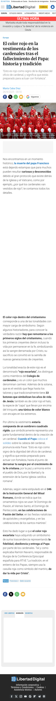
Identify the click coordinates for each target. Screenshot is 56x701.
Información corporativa (27, 684)
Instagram (21, 696)
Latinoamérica (30, 13)
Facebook (11, 696)
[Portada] (21, 7)
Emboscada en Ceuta (19, 1)
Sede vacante (25, 581)
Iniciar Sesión (53, 7)
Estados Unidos (15, 13)
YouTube (25, 696)
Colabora (43, 7)
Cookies (40, 687)
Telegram (39, 696)
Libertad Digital (28, 679)
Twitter (16, 696)
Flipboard (35, 696)
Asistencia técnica (23, 689)
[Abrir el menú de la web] (3, 7)
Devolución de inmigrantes (39, 1)
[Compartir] (5, 97)
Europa (4, 13)
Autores (38, 689)
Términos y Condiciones (22, 687)
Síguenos (35, 97)
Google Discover (30, 696)
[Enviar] (16, 97)
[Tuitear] (10, 97)
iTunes (44, 696)
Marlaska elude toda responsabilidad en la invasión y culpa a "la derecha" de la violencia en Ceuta (28, 26)
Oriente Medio (44, 13)
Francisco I (14, 581)
